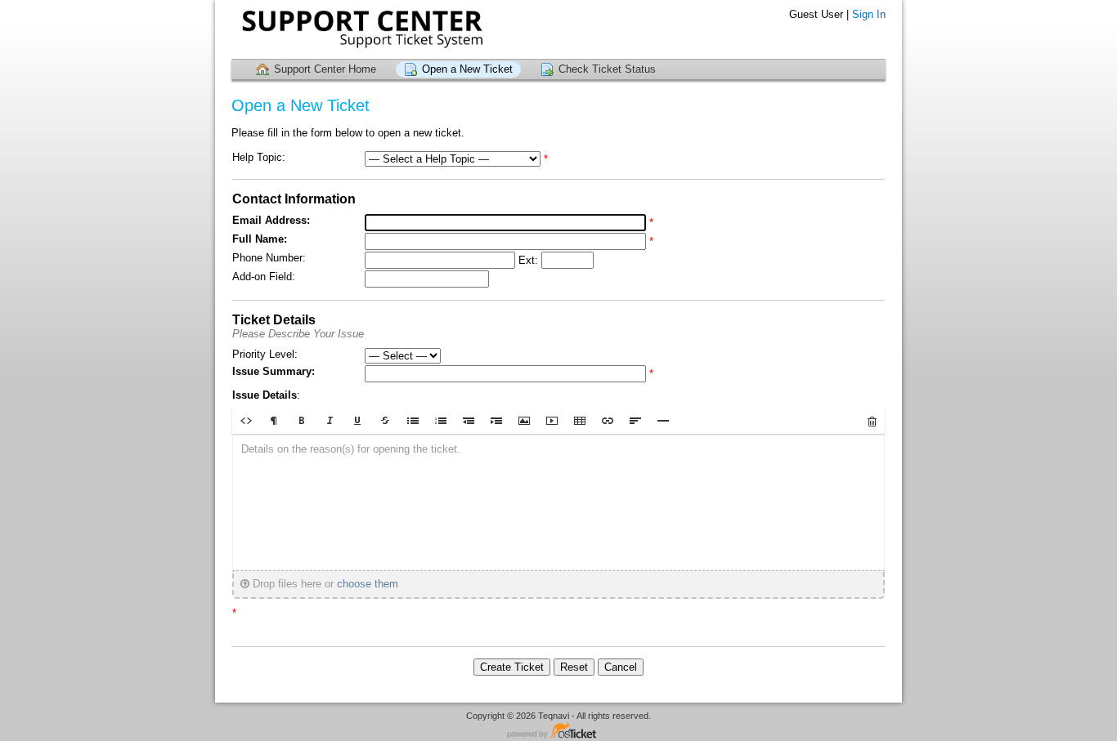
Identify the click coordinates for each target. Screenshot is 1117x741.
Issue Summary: (273, 371)
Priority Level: (265, 354)
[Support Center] (360, 29)
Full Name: (259, 239)
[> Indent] (496, 421)
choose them (367, 584)
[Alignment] (635, 421)
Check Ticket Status (607, 69)
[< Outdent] (468, 421)
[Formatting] (274, 421)
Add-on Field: (263, 276)
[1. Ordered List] (441, 421)
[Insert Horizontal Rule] (663, 421)
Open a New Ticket (467, 69)
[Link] (607, 421)
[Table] (580, 421)
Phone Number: (269, 258)
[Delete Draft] (872, 421)
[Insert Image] (524, 421)
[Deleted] (385, 421)
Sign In (869, 14)
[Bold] (302, 421)
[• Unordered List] (413, 421)
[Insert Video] (552, 421)
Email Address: (271, 220)
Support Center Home (325, 69)
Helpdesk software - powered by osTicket (558, 731)
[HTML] (246, 421)
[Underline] (357, 421)
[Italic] (329, 421)
